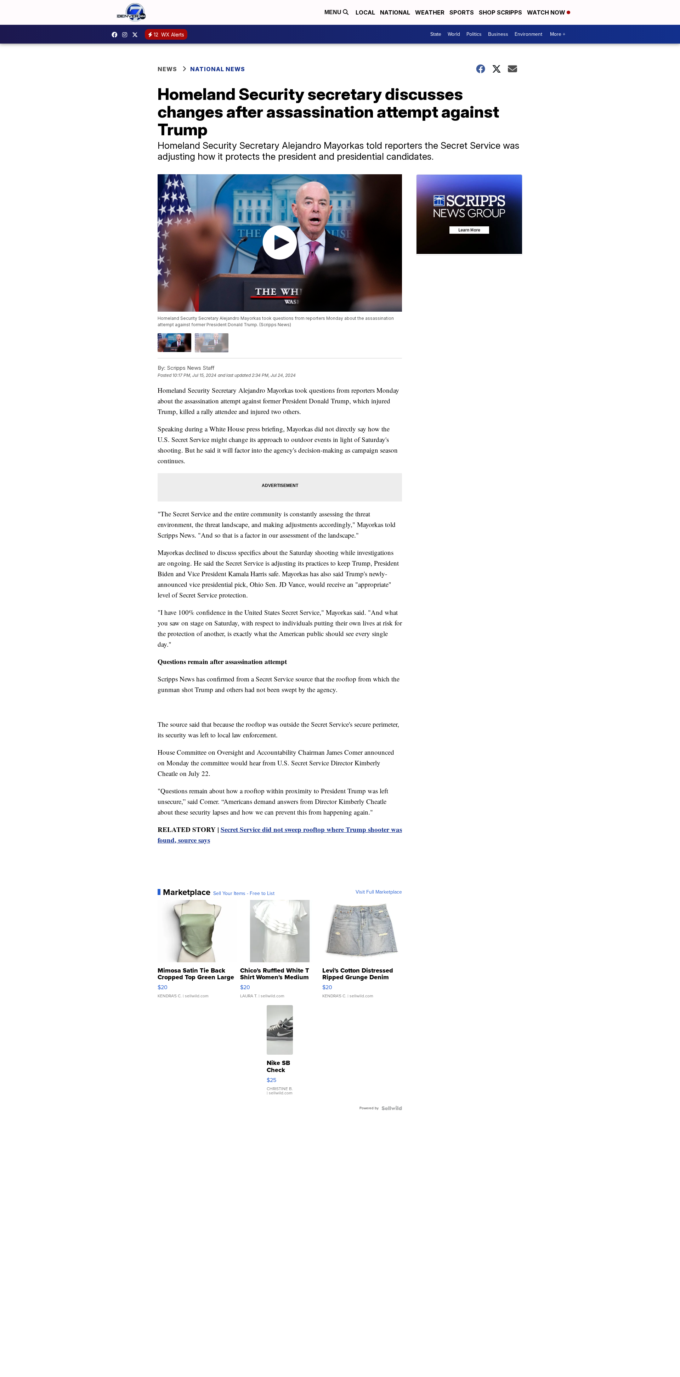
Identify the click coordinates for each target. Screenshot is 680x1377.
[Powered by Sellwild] (391, 1108)
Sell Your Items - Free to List (243, 893)
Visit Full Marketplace (379, 892)
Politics (474, 34)
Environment (528, 34)
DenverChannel (136, 35)
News (167, 69)
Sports (461, 12)
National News (217, 69)
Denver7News (116, 35)
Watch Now (547, 12)
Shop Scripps (500, 12)
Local (365, 12)
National (395, 12)
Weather (429, 12)
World (454, 34)
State (435, 34)
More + (557, 34)
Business (498, 34)
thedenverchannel (126, 35)
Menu (333, 12)
